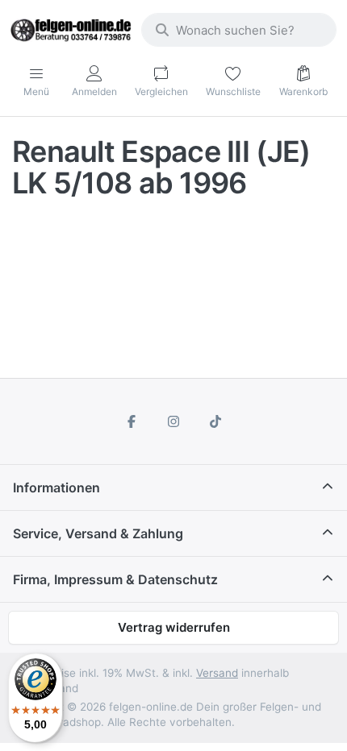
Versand (217, 672)
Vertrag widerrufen (174, 627)
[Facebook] (132, 421)
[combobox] (239, 30)
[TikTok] (215, 421)
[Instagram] (173, 421)
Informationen (56, 487)
